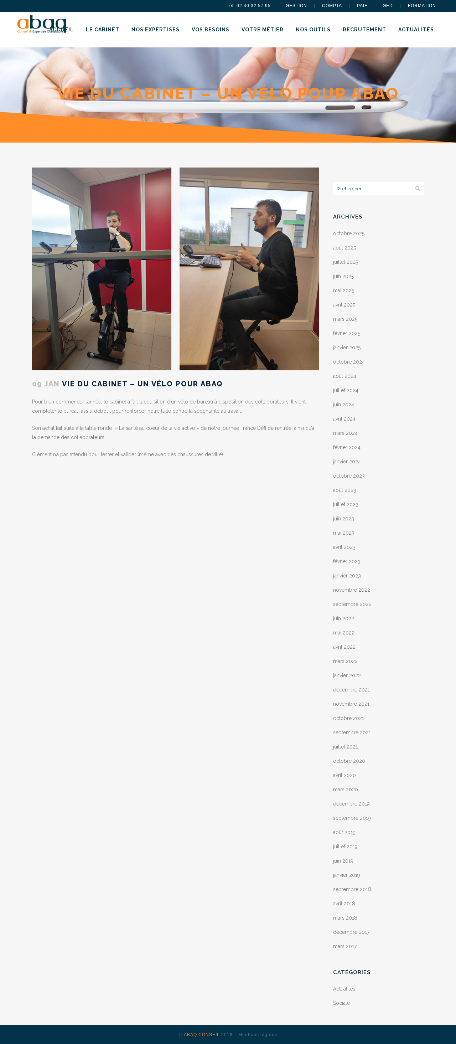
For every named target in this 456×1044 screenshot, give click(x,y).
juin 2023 (343, 518)
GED (388, 5)
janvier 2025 (347, 347)
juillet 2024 (345, 390)
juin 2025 (343, 276)
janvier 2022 (347, 675)
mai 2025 (343, 290)
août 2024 (344, 376)
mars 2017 (345, 946)
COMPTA (332, 5)
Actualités (344, 989)
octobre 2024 (349, 362)
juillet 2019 (345, 846)
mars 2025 (345, 319)
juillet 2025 (345, 262)
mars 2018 (345, 918)
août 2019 (344, 832)
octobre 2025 (348, 233)
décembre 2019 (351, 804)
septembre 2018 (352, 889)
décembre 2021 (351, 690)
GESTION (296, 5)
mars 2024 (345, 433)
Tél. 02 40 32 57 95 (249, 5)
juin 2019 (343, 861)
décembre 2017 (351, 932)
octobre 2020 (349, 761)
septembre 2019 (352, 818)
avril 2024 (344, 419)
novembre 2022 (351, 590)
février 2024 (347, 447)
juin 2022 (343, 618)
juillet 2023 (345, 504)
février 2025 (346, 333)
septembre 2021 (352, 732)
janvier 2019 (346, 875)
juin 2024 (343, 404)
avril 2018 (344, 903)
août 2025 (344, 248)
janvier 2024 (347, 461)
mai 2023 (343, 533)
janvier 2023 (347, 575)
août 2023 (344, 490)
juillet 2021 (345, 747)
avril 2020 (344, 775)
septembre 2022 (352, 604)
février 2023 (347, 561)
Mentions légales (257, 1034)
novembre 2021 (351, 704)
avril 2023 (344, 547)
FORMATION (422, 5)
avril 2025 (344, 305)
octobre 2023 (349, 476)
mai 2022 (343, 633)
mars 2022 (345, 661)
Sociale (341, 1003)
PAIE (362, 5)
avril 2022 (344, 647)
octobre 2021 (348, 718)
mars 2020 (345, 789)
